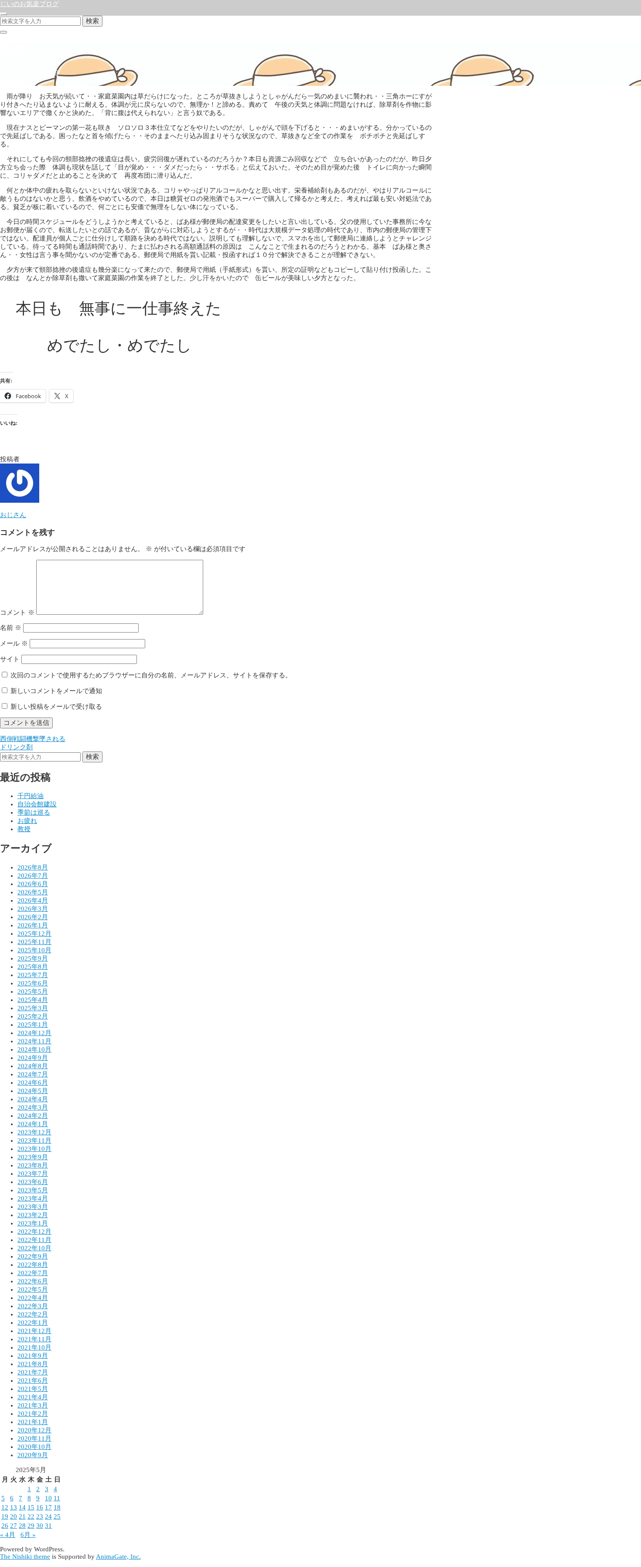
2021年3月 (32, 1405)
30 (39, 1525)
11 (57, 1498)
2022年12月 (34, 1231)
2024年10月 (34, 1049)
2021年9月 (32, 1355)
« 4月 (7, 1534)
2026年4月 (32, 900)
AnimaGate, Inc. (118, 1556)
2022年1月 (32, 1322)
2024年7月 (32, 1074)
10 (48, 1498)
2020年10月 (34, 1446)
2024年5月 (32, 1090)
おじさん (13, 514)
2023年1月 (32, 1223)
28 (22, 1525)
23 (39, 1516)
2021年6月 (32, 1380)
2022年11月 (34, 1239)
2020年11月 (34, 1438)
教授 (24, 829)
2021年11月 (34, 1339)
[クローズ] (3, 32)
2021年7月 (32, 1372)
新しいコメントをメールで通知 (56, 690)
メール (14, 643)
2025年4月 (32, 999)
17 (48, 1507)
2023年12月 (34, 1132)
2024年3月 (32, 1107)
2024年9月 (32, 1057)
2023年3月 (32, 1206)
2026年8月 (32, 867)
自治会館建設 (37, 804)
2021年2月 (32, 1413)
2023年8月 (32, 1165)
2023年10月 (34, 1148)
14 (22, 1507)
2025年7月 (32, 974)
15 (30, 1507)
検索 (92, 20)
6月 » (28, 1534)
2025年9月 (32, 958)
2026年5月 (32, 892)
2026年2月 (32, 917)
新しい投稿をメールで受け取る (56, 706)
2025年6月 (32, 983)
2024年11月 (34, 1041)
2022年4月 (32, 1297)
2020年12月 (34, 1430)
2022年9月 (32, 1256)
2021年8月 (32, 1364)
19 (4, 1516)
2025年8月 (32, 966)
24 (48, 1516)
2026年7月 (32, 875)
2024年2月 (32, 1115)
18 (57, 1507)
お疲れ (27, 820)
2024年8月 (32, 1066)
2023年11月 (34, 1140)
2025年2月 (32, 1016)
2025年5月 (32, 991)
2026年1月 (32, 925)
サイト (10, 659)
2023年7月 (32, 1173)
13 (13, 1507)
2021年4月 (32, 1397)
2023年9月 (32, 1157)
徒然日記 (13, 81)
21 (22, 1516)
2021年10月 (34, 1347)
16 (39, 1507)
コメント (17, 612)
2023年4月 (32, 1198)
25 (57, 1516)
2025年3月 (32, 1008)
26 (4, 1525)
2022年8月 (32, 1264)
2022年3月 (32, 1306)
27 (13, 1525)
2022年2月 (32, 1314)
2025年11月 (34, 941)
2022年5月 (32, 1289)
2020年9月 (32, 1455)
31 (48, 1525)
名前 (10, 627)
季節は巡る (33, 812)
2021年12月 (34, 1330)
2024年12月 (34, 1032)
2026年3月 (32, 908)
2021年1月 (32, 1421)
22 (30, 1516)
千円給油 (30, 795)
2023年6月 (32, 1181)
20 (13, 1516)
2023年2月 (32, 1215)
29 (30, 1525)
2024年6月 (32, 1082)
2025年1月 (32, 1024)
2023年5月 (32, 1190)
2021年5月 (32, 1388)
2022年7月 (32, 1272)
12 (4, 1507)
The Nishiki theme (25, 1556)
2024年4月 (32, 1099)
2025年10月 (34, 950)
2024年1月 (32, 1123)
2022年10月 (34, 1248)
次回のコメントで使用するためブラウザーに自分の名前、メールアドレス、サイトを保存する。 (151, 675)
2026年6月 (32, 883)
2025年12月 (34, 933)
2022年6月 (32, 1281)
